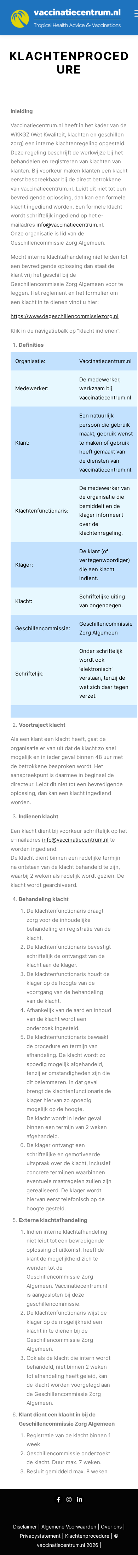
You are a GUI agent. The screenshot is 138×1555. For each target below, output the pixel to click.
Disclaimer (25, 1527)
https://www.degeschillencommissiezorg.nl (65, 316)
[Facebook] (58, 1499)
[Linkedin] (79, 1499)
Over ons (112, 1527)
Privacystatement (41, 1536)
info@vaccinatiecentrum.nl (69, 224)
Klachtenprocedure (87, 1536)
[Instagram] (69, 1499)
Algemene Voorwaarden (68, 1527)
